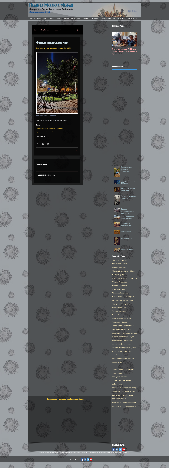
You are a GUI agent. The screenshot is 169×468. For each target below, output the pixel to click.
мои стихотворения (119, 358)
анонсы (115, 337)
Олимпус (60, 128)
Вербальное (45, 30)
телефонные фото (119, 398)
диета (134, 347)
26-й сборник (128, 300)
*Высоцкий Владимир (120, 271)
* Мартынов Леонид (119, 264)
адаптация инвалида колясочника (124, 333)
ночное (114, 369)
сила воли (116, 391)
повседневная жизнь (120, 377)
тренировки (116, 406)
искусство (127, 351)
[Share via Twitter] (43, 144)
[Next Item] (134, 39)
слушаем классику (128, 391)
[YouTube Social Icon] (123, 449)
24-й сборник (129, 297)
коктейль (115, 355)
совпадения (116, 395)
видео (132, 337)
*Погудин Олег (131, 278)
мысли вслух (117, 362)
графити (129, 344)
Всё (35, 30)
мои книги (123, 355)
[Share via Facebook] (37, 144)
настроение (132, 366)
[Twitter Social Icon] (120, 449)
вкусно (114, 344)
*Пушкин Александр (119, 282)
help (113, 304)
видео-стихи (128, 340)
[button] (77, 30)
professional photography (125, 304)
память (121, 369)
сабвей (114, 384)
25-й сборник (117, 300)
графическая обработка (121, 347)
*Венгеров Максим (119, 267)
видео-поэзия (117, 340)
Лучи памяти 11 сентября (45, 132)
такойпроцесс (127, 395)
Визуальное (40, 136)
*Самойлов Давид (119, 289)
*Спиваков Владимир (120, 293)
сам (120, 384)
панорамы (129, 369)
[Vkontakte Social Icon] (117, 449)
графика (121, 344)
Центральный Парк (123, 329)
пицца (119, 373)
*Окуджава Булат (118, 278)
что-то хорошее (128, 406)
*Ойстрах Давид (118, 275)
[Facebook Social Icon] (113, 449)
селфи (134, 388)
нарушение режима (119, 366)
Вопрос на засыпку (119, 311)
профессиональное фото (45, 128)
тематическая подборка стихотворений (124, 402)
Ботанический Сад (119, 307)
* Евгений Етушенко (119, 260)
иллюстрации (117, 351)
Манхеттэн (116, 322)
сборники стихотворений (121, 388)
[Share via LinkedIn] (48, 144)
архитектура (123, 337)
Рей (113, 329)
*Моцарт (133, 271)
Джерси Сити (117, 315)
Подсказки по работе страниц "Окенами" (124, 326)
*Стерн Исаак (117, 297)
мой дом (131, 358)
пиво (114, 373)
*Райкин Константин (119, 286)
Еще (56, 30)
